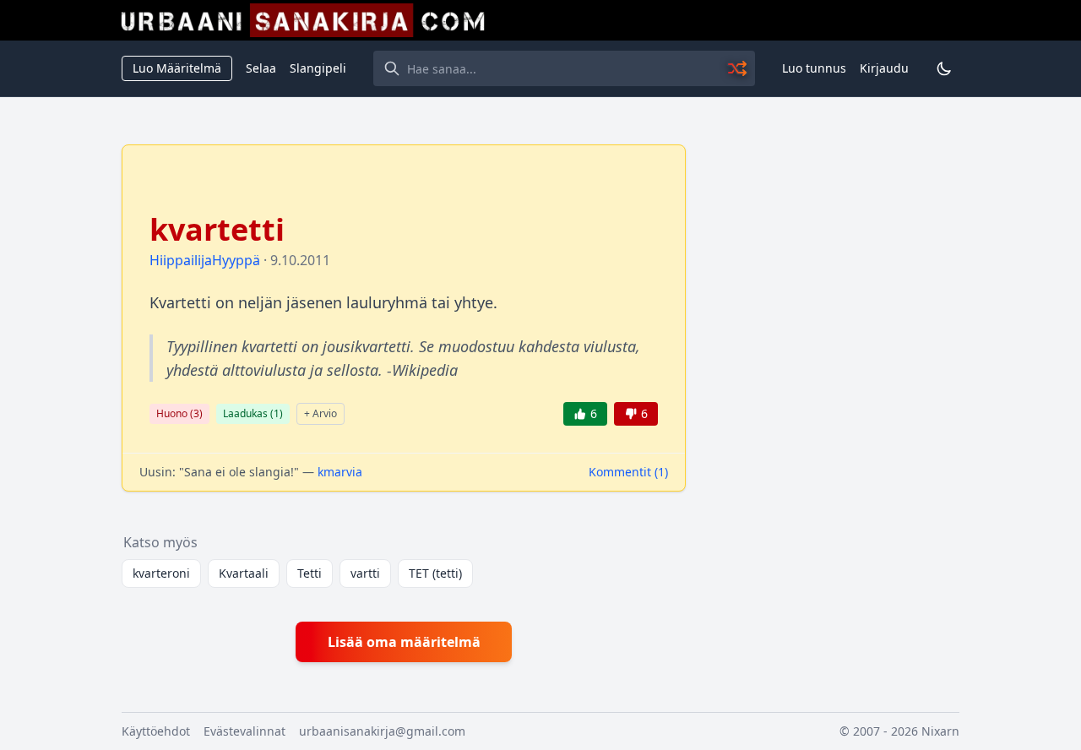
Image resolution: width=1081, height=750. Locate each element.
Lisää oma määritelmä (404, 642)
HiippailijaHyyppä (204, 260)
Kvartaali (244, 573)
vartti (365, 573)
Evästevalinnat (244, 731)
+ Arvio (320, 413)
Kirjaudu (884, 68)
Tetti (309, 573)
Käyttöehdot (156, 731)
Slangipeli (318, 68)
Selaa (261, 68)
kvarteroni (161, 573)
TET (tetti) (435, 573)
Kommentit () (628, 472)
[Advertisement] (832, 397)
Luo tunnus (814, 68)
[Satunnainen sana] (738, 68)
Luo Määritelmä (177, 68)
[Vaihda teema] (944, 68)
